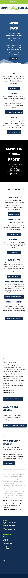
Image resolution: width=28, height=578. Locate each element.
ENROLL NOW (8, 463)
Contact (5, 536)
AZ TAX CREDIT (13, 252)
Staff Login (5, 540)
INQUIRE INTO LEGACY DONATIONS (14, 426)
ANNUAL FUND (13, 214)
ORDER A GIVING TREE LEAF (12, 399)
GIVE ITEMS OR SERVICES (13, 112)
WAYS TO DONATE (13, 132)
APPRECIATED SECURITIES (13, 297)
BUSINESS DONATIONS (13, 318)
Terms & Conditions (7, 543)
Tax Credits (5, 539)
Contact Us (18, 3)
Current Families (10, 3)
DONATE (14, 59)
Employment (6, 537)
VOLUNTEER (13, 88)
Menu (25, 12)
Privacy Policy (6, 541)
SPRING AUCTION (13, 234)
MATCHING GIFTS (13, 277)
